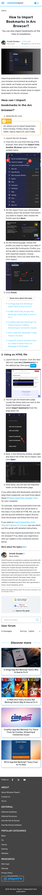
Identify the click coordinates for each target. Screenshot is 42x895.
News (3, 836)
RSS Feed (5, 864)
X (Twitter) (18, 780)
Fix (2, 840)
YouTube (25, 780)
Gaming (4, 849)
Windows (4, 853)
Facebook (12, 780)
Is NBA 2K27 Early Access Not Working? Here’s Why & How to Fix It (22, 314)
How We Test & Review (10, 821)
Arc (24, 547)
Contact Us (5, 797)
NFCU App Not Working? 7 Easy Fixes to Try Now (21, 763)
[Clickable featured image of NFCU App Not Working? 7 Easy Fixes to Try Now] (21, 750)
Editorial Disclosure (9, 816)
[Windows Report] (15, 3)
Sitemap (4, 868)
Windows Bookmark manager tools (22, 498)
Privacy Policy (6, 873)
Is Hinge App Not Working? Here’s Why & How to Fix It (21, 671)
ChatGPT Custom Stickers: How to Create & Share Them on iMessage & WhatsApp (22, 343)
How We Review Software (11, 825)
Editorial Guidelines (9, 812)
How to (3, 11)
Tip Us (3, 801)
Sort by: (23, 631)
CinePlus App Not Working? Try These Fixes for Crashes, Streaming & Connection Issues (22, 325)
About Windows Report (10, 792)
